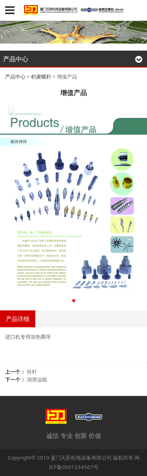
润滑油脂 (37, 379)
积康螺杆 (41, 76)
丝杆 (32, 371)
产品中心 (15, 76)
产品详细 (17, 319)
